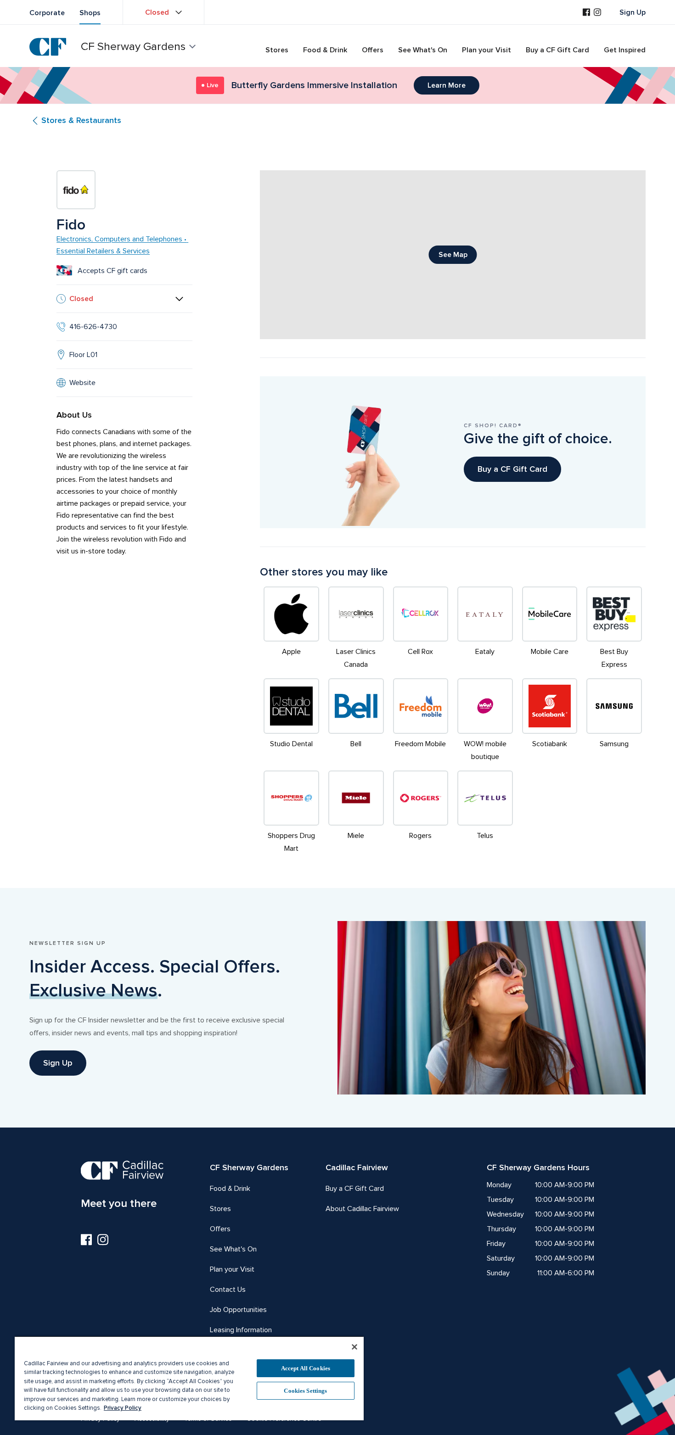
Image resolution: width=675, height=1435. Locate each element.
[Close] (354, 1347)
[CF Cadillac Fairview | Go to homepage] (47, 47)
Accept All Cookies (305, 1368)
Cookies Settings (305, 1390)
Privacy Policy (122, 1408)
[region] (189, 1378)
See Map (453, 254)
